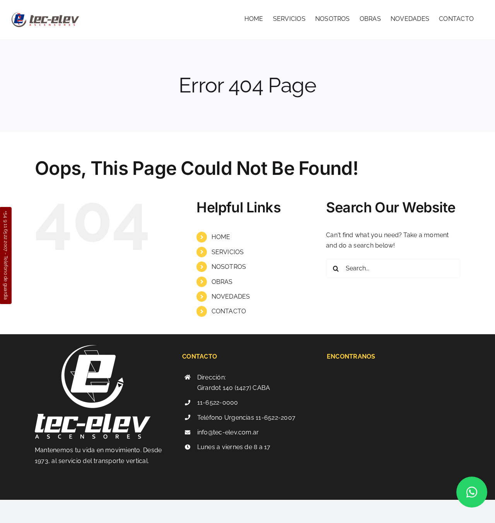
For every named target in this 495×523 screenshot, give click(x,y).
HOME (221, 237)
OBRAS (222, 281)
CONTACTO (229, 311)
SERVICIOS (228, 252)
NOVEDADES (231, 296)
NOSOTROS (229, 266)
